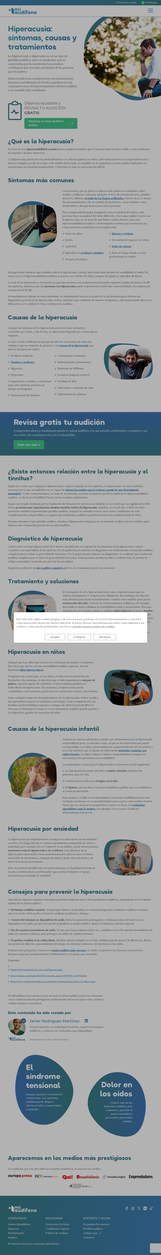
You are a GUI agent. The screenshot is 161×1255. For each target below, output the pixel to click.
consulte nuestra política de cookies (93, 626)
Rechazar (105, 637)
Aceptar (55, 637)
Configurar (79, 637)
